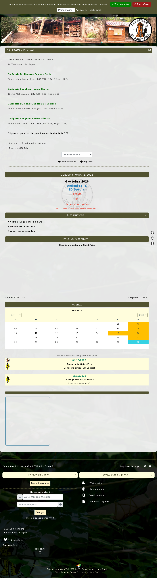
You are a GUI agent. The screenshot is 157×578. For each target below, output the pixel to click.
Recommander (97, 489)
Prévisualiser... (70, 161)
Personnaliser (65, 10)
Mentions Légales (99, 501)
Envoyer (40, 512)
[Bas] (152, 243)
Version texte (96, 495)
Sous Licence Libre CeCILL (95, 569)
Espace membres (52, 475)
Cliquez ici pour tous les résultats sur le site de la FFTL (39, 133)
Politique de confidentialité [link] (88, 10)
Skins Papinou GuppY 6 (67, 572)
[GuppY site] (78, 567)
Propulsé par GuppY (57, 569)
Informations (107, 215)
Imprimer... (89, 161)
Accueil (25, 466)
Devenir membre (40, 483)
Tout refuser (142, 4)
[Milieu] (152, 238)
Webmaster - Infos (128, 475)
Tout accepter (121, 4)
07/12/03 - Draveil (20, 50)
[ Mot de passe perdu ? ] (40, 518)
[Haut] (152, 232)
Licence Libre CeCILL (91, 572)
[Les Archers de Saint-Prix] (78, 29)
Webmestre (95, 483)
